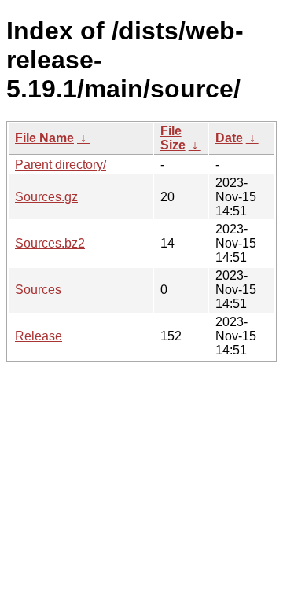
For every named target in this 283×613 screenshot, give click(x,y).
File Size (173, 138)
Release (38, 336)
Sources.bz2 (50, 243)
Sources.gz (46, 197)
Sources (38, 289)
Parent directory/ (60, 164)
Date (229, 138)
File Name (44, 138)
